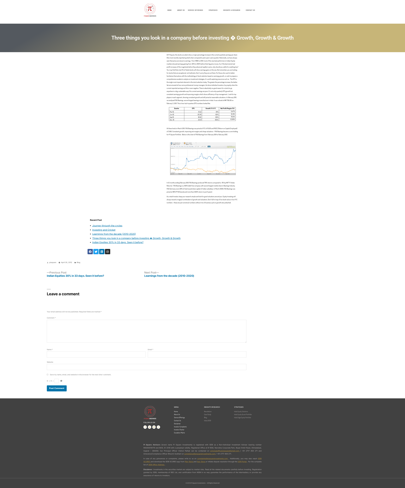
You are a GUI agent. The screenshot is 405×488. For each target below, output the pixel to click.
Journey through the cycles (107, 225)
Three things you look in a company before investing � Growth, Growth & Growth (136, 238)
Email (150, 350)
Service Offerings (195, 10)
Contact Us (250, 10)
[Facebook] (90, 251)
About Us (181, 10)
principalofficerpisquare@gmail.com (225, 451)
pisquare (52, 262)
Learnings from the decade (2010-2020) (114, 234)
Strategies (213, 10)
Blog (78, 262)
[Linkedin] (101, 251)
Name (50, 350)
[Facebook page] (145, 427)
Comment (51, 318)
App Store (201, 462)
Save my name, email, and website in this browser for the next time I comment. (80, 375)
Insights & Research (231, 10)
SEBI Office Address (156, 465)
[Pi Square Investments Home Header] (150, 10)
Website (50, 362)
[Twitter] (96, 251)
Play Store (189, 462)
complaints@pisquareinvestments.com (213, 458)
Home (169, 10)
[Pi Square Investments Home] (150, 413)
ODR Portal (242, 462)
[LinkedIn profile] (149, 427)
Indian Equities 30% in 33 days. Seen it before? (117, 242)
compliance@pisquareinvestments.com (200, 454)
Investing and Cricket (103, 229)
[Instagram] (107, 251)
